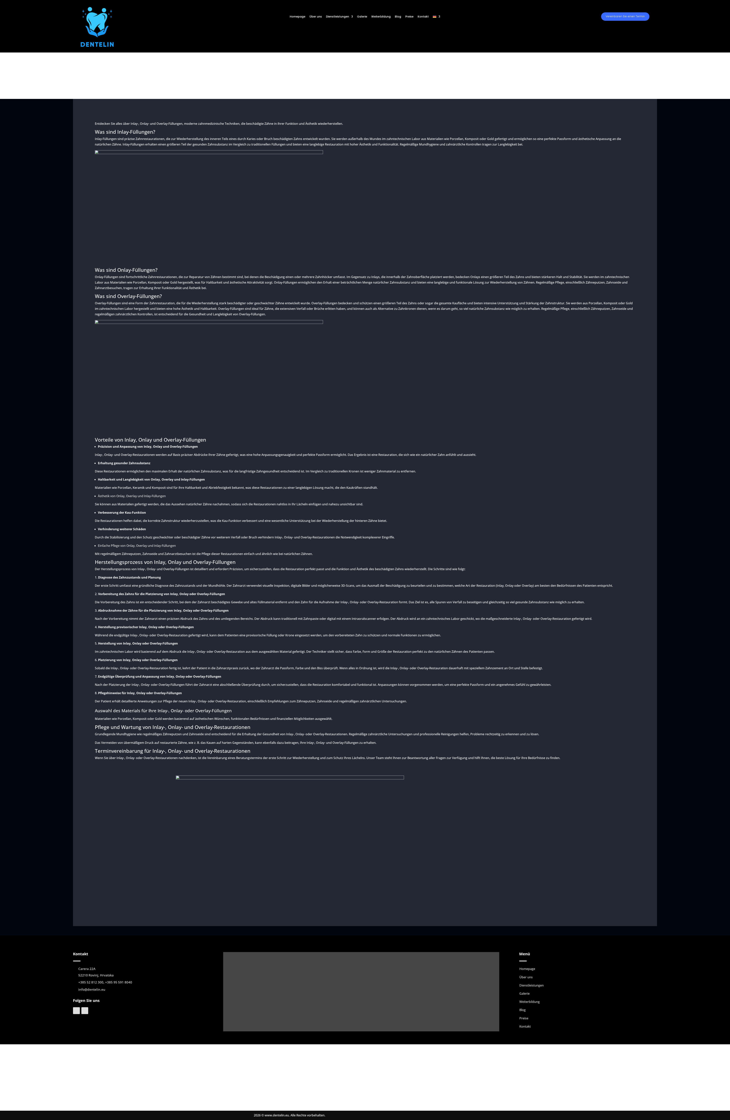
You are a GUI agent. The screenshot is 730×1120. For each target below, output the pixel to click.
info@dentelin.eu (91, 989)
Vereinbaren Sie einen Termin (625, 16)
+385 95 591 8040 (118, 982)
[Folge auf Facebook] (76, 1010)
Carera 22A (86, 969)
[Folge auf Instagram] (84, 1010)
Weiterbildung (381, 16)
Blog (398, 16)
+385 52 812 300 (90, 982)
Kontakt (423, 16)
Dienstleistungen (337, 16)
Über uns (315, 16)
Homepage (297, 16)
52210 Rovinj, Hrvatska (96, 975)
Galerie (362, 16)
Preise (409, 16)
